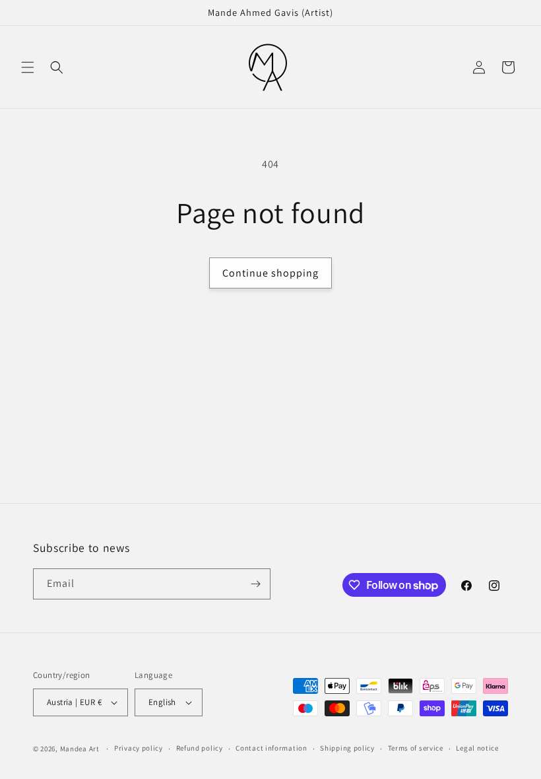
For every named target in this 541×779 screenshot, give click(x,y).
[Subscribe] (255, 583)
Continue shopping (270, 273)
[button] (27, 67)
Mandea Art (80, 748)
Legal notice (477, 748)
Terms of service (415, 748)
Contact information (271, 748)
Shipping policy (347, 748)
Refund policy (199, 748)
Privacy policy (138, 748)
